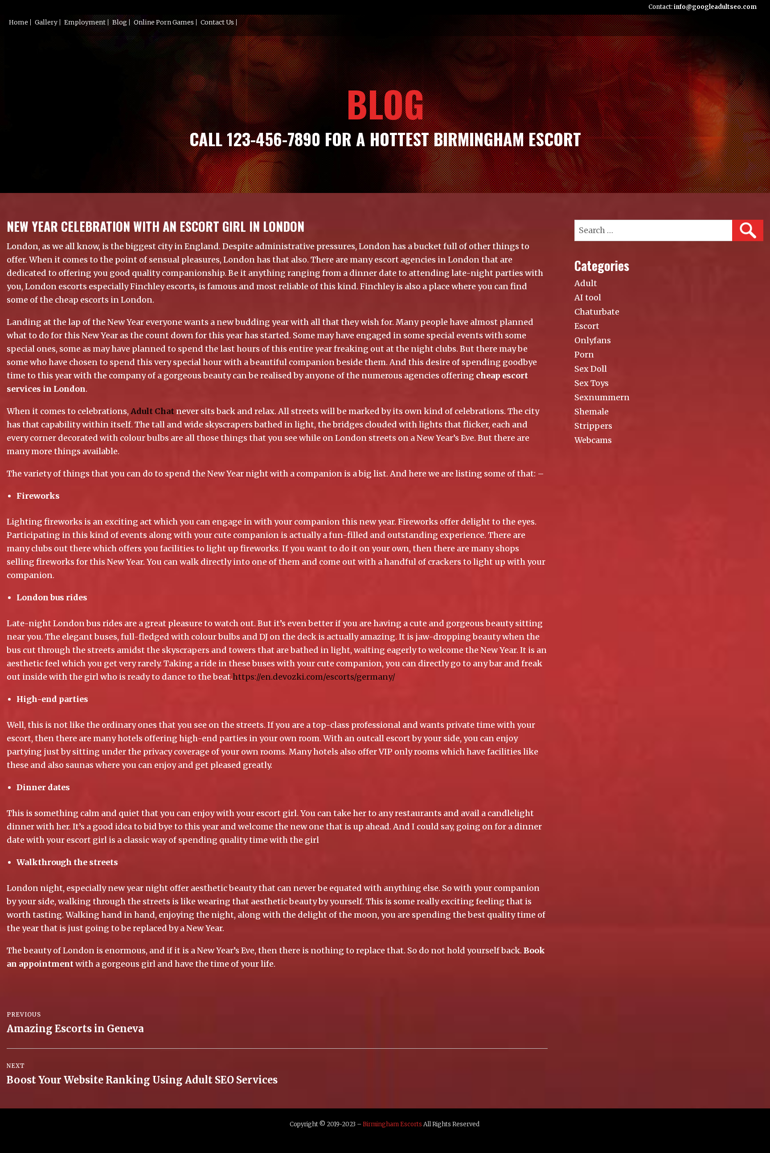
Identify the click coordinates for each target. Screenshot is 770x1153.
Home (18, 22)
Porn (584, 354)
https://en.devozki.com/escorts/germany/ (314, 677)
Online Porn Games (164, 22)
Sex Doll (590, 369)
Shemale (591, 411)
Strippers (593, 426)
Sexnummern (602, 397)
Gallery (46, 22)
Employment (85, 22)
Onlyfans (592, 340)
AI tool (587, 297)
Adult (585, 283)
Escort (586, 326)
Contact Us (217, 22)
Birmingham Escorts (392, 1124)
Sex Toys (591, 383)
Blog (119, 22)
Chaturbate (596, 312)
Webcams (593, 440)
